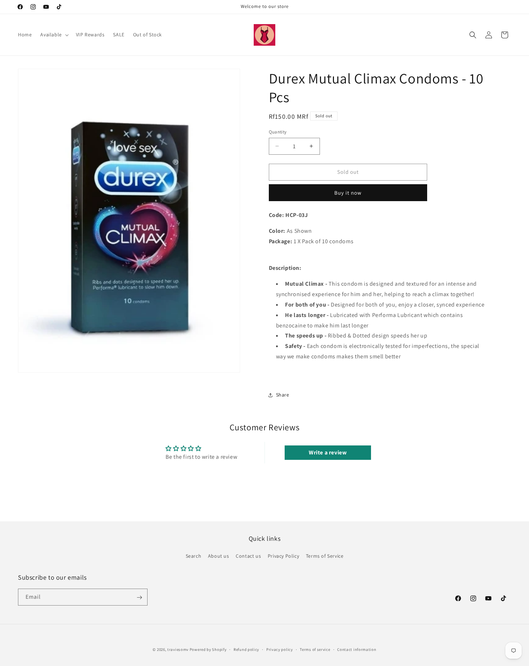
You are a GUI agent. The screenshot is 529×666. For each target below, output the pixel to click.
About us (218, 556)
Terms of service (315, 649)
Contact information (356, 649)
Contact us (248, 556)
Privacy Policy (283, 556)
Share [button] (282, 394)
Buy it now (348, 192)
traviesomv (178, 649)
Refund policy (246, 649)
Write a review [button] (328, 452)
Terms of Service (325, 556)
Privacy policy (279, 649)
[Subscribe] (139, 597)
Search (194, 556)
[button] (53, 34)
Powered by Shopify (208, 649)
